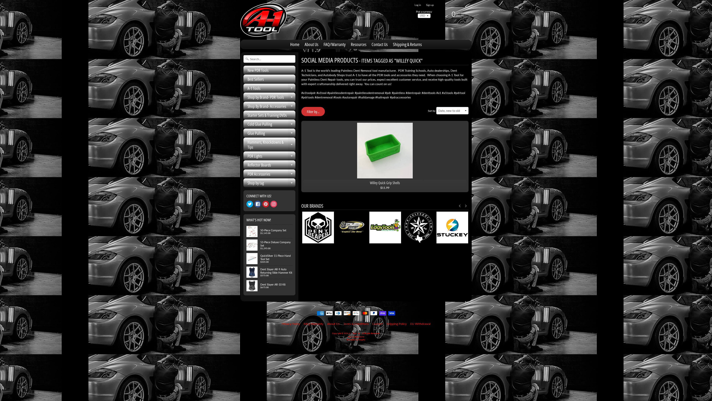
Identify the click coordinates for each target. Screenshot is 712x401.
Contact (377, 323)
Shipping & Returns (407, 44)
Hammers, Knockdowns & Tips (271, 144)
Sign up (430, 5)
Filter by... (313, 111)
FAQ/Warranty (335, 44)
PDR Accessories (271, 174)
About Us (311, 44)
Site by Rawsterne (356, 336)
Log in (418, 5)
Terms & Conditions (356, 323)
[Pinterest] (265, 204)
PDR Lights (271, 156)
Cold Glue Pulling (271, 124)
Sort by (432, 110)
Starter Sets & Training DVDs (267, 115)
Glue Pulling (271, 134)
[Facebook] (257, 204)
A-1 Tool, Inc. (355, 333)
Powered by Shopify (356, 339)
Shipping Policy (397, 323)
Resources (358, 44)
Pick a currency (424, 11)
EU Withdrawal (420, 323)
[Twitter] (249, 204)
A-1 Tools (271, 89)
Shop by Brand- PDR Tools (271, 98)
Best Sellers (256, 79)
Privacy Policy (291, 323)
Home (294, 44)
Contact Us (380, 44)
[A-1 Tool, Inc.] (263, 20)
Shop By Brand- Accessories (271, 107)
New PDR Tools (258, 70)
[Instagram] (273, 204)
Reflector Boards (271, 165)
